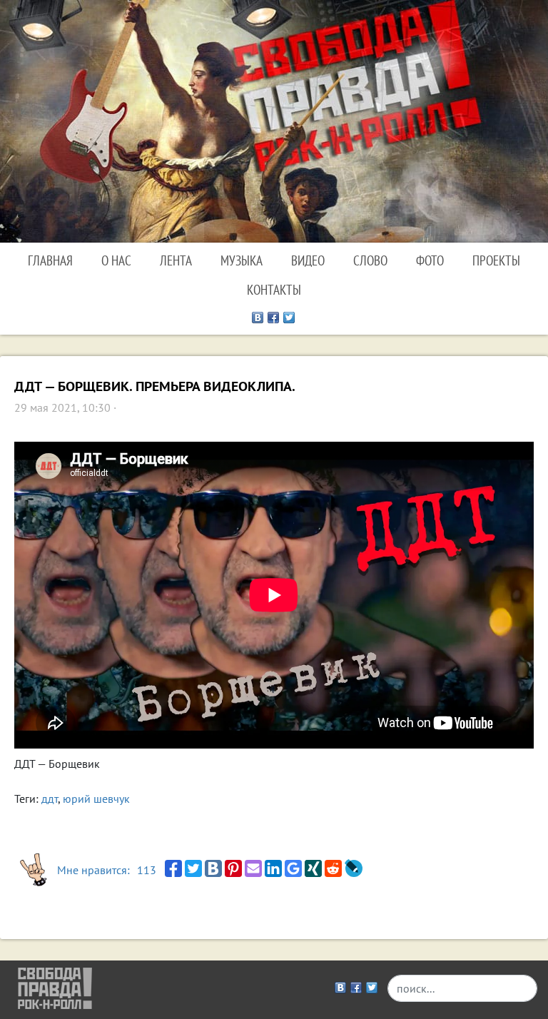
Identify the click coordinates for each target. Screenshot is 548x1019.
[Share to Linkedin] (273, 868)
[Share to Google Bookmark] (293, 868)
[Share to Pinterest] (233, 868)
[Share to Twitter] (193, 868)
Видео (308, 260)
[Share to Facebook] (173, 868)
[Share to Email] (253, 868)
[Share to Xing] (313, 868)
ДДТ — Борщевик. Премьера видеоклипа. (154, 386)
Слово (370, 260)
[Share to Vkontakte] (213, 868)
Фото (430, 260)
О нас (116, 260)
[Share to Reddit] (333, 868)
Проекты (496, 260)
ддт (49, 798)
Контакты (274, 289)
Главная (50, 260)
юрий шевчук (96, 798)
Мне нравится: (106, 870)
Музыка (241, 260)
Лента (176, 260)
